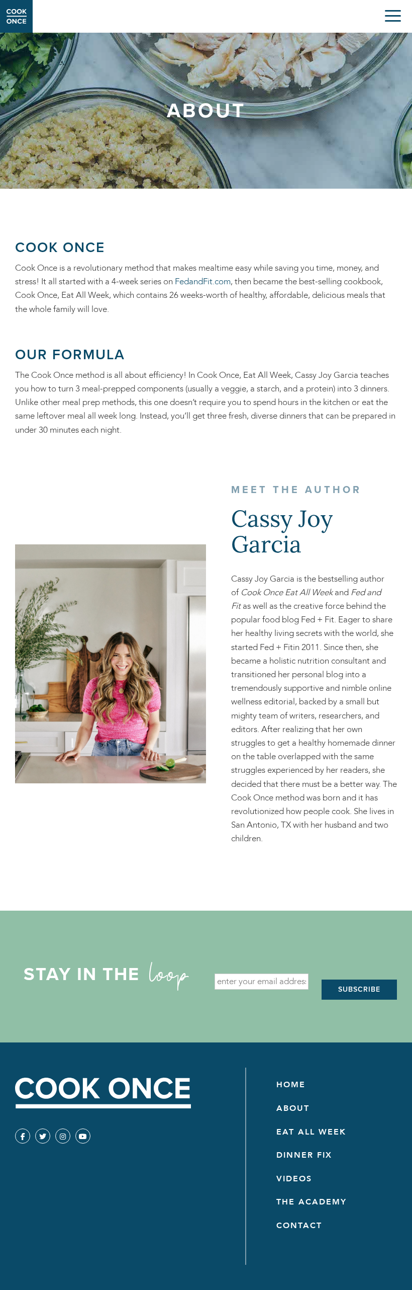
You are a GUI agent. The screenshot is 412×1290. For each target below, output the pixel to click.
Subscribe (359, 989)
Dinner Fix (304, 1155)
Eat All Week (311, 1132)
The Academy (311, 1201)
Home (290, 1084)
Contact (299, 1225)
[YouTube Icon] (82, 1136)
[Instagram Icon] (62, 1136)
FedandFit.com (203, 281)
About (293, 1108)
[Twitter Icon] (42, 1136)
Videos (294, 1178)
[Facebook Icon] (22, 1136)
